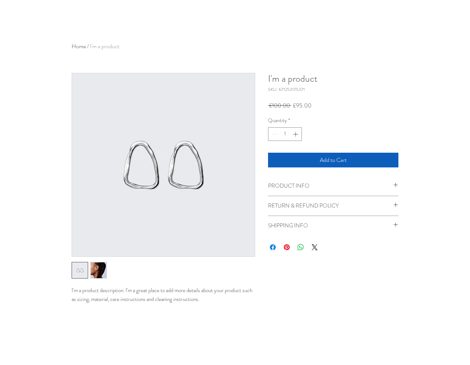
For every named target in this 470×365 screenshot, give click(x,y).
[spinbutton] (285, 134)
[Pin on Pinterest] (286, 247)
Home (79, 46)
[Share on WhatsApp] (300, 247)
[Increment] (296, 134)
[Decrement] (273, 134)
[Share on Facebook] (272, 247)
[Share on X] (314, 247)
